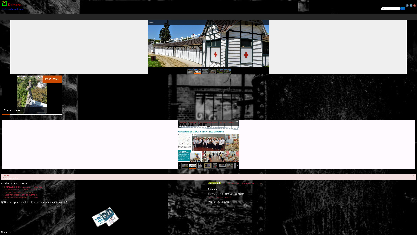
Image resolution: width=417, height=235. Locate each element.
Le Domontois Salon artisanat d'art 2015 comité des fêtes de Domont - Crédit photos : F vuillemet (206, 122)
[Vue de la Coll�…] (32, 95)
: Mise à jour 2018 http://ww (240, 177)
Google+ (414, 5)
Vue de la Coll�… (13, 110)
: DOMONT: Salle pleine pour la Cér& (244, 175)
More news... (52, 79)
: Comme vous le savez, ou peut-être (245, 183)
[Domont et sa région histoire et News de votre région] (12, 6)
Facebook (407, 5)
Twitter (411, 5)
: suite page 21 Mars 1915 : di (243, 181)
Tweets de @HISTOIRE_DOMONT (220, 197)
